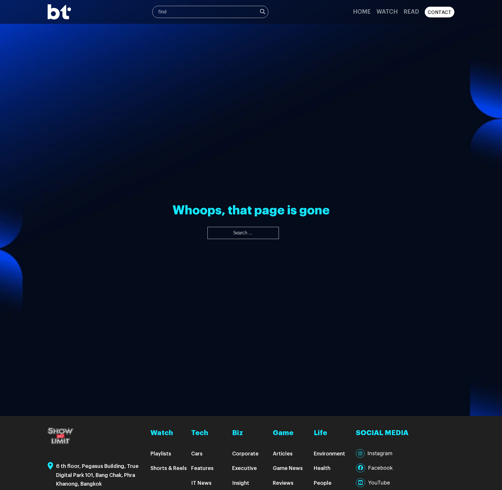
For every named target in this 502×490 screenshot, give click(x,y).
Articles (283, 453)
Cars (196, 453)
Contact (440, 12)
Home (362, 11)
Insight (240, 482)
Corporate (245, 453)
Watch (387, 11)
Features (202, 467)
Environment (329, 453)
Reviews (283, 482)
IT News (201, 482)
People (322, 482)
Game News (288, 467)
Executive (244, 467)
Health (322, 467)
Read (411, 11)
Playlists (160, 453)
